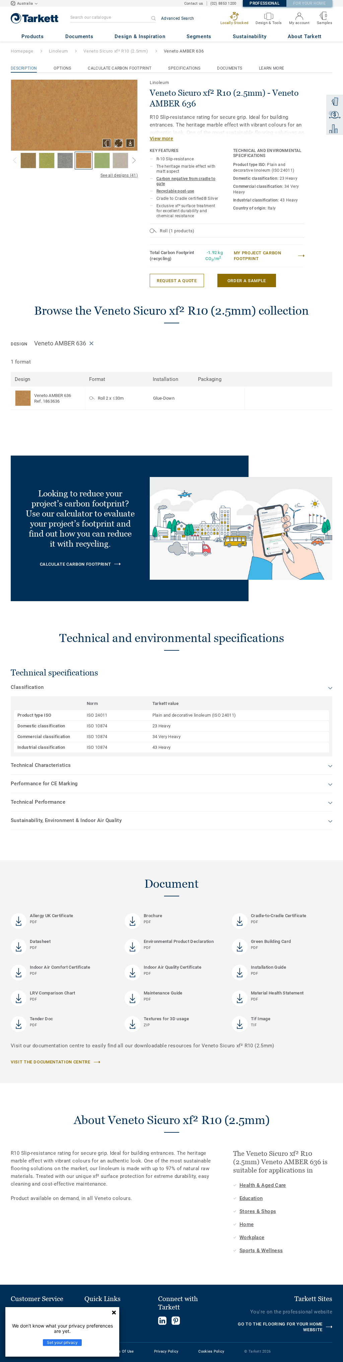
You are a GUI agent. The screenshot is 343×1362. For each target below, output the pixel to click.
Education (251, 1198)
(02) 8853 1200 (223, 3)
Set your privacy (62, 1342)
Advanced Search (177, 18)
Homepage (22, 51)
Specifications (184, 68)
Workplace (251, 1237)
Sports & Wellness (261, 1251)
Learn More (271, 68)
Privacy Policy (166, 1351)
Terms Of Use (122, 1351)
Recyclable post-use (175, 191)
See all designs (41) (119, 175)
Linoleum (58, 51)
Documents (229, 68)
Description (24, 68)
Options (62, 68)
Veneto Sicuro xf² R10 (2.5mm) (115, 51)
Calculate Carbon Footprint (119, 68)
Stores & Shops (257, 1211)
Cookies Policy (211, 1351)
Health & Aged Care (262, 1185)
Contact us (193, 3)
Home (246, 1224)
